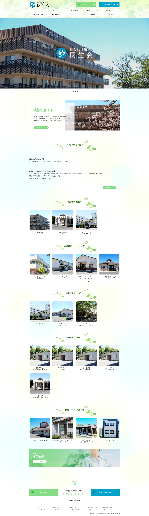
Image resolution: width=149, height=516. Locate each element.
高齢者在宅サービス (38, 14)
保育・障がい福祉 (56, 14)
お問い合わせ (111, 14)
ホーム (38, 11)
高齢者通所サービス (110, 11)
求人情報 (93, 14)
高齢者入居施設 (74, 11)
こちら (54, 161)
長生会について (56, 11)
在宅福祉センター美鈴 (74, 14)
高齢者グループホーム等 (92, 11)
